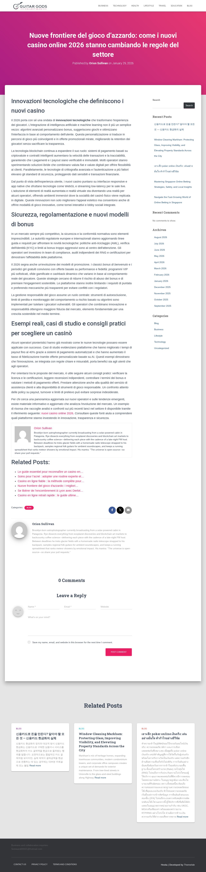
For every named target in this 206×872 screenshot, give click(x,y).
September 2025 (162, 306)
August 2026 (160, 237)
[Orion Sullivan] (19, 529)
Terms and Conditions (65, 864)
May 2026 (159, 256)
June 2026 (159, 250)
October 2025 (161, 299)
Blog (189, 6)
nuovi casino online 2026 (57, 413)
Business (103, 6)
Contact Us (20, 864)
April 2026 (159, 262)
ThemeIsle (189, 864)
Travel (162, 6)
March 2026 (160, 268)
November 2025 (162, 293)
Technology (119, 6)
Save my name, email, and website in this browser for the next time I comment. (72, 642)
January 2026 (161, 281)
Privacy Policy (39, 864)
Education (176, 6)
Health (135, 6)
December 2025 (162, 287)
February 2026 (161, 274)
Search (156, 100)
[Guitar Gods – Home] (30, 6)
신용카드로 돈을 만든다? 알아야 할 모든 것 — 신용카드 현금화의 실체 (40, 736)
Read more (35, 765)
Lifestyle (149, 6)
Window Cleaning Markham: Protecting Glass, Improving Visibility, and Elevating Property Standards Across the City (101, 742)
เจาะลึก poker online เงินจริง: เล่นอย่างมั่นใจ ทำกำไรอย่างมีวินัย (164, 736)
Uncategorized (161, 348)
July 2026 (159, 243)
